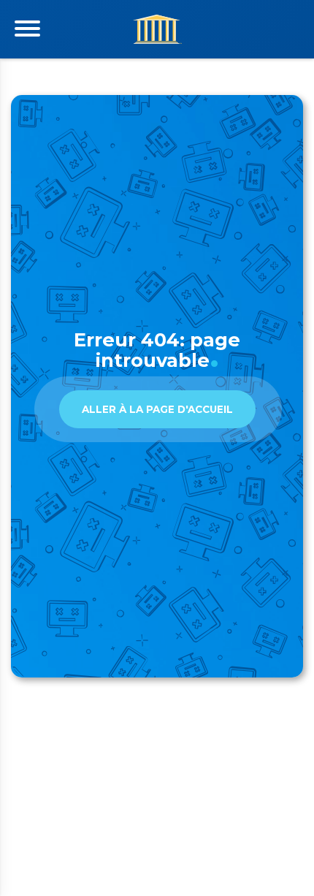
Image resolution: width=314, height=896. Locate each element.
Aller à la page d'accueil (157, 409)
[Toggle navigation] (27, 28)
